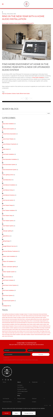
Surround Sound (36, 322)
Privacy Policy (25, 359)
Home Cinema (29, 324)
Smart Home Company (7, 280)
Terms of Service (33, 359)
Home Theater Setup (7, 216)
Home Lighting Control (7, 175)
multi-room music (16, 316)
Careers (19, 393)
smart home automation (7, 329)
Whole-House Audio (38, 319)
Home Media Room (7, 180)
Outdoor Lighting (13, 328)
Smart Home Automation (12, 319)
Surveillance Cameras (21, 317)
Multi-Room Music (21, 319)
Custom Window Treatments (9, 144)
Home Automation (37, 333)
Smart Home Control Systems (9, 285)
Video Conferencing (29, 316)
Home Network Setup (7, 190)
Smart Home (17, 324)
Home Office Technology (39, 328)
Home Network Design (29, 328)
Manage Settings (28, 413)
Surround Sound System (8, 301)
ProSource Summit (18, 326)
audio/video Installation (8, 124)
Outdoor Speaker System (8, 272)
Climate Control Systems (8, 129)
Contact (34, 401)
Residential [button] (34, 382)
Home (4, 382)
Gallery (19, 401)
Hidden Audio (5, 149)
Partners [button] (34, 398)
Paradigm (22, 314)
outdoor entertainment (44, 322)
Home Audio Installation (8, 23)
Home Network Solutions (8, 195)
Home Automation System (8, 165)
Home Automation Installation (9, 159)
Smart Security (33, 331)
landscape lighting (14, 321)
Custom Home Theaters (8, 139)
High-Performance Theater (10, 317)
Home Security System (7, 200)
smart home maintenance (27, 326)
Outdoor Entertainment (34, 314)
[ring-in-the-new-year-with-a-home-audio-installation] (26, 42)
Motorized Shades (22, 322)
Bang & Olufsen (21, 398)
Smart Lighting (5, 314)
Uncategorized (5, 306)
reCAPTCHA (6, 357)
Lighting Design (6, 241)
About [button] (19, 382)
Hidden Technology (40, 331)
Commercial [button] (6, 398)
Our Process (20, 387)
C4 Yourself (22, 316)
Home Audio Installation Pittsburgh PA (24, 23)
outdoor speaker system (38, 324)
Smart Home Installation (8, 290)
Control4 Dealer (36, 321)
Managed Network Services (9, 246)
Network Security (14, 322)
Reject (16, 413)
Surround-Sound (20, 328)
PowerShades (47, 328)
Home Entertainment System (9, 170)
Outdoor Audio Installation (8, 256)
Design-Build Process (44, 321)
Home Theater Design (7, 205)
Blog (18, 395)
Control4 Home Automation (9, 134)
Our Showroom (29, 322)
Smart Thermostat (22, 329)
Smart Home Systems (7, 295)
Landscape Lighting (7, 231)
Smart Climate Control (21, 331)
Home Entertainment (6, 322)
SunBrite (4, 326)
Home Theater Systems (8, 221)
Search (48, 113)
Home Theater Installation (8, 210)
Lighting (44, 319)
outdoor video (46, 324)
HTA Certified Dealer (22, 391)
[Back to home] (26, 4)
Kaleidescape (35, 326)
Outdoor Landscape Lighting (9, 267)
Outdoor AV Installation (8, 261)
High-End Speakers (7, 94)
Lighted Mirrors (6, 236)
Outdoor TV (26, 314)
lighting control (43, 329)
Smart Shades (10, 316)
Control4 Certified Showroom (44, 326)
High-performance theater (18, 333)
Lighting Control (44, 333)
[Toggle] (2, 125)
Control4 (28, 331)
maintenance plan (39, 317)
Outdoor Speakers (6, 328)
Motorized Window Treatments (10, 251)
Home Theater (15, 329)
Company (19, 385)
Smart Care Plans (7, 401)
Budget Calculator (22, 389)
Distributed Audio (36, 329)
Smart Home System (9, 336)
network (32, 334)
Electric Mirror (30, 321)
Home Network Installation (9, 185)
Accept (6, 413)
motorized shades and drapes (40, 316)
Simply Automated (6, 277)
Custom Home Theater (28, 333)
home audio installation (38, 78)
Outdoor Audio (15, 94)
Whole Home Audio (25, 94)
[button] (2, 4)
